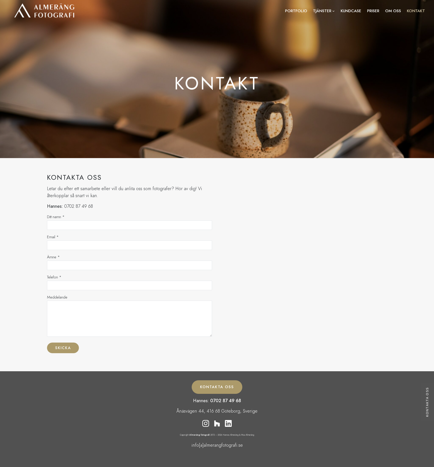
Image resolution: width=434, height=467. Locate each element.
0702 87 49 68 (225, 400)
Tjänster (322, 11)
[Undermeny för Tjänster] (333, 11)
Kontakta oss (427, 402)
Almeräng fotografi (199, 435)
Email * (53, 237)
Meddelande (57, 297)
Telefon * (54, 277)
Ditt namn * (56, 216)
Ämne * (53, 257)
